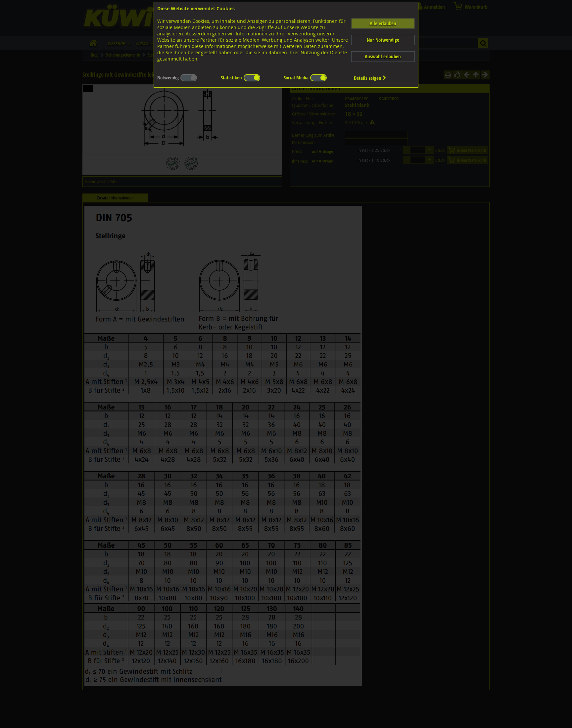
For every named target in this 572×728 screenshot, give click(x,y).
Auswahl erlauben (383, 56)
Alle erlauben (383, 23)
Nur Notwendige (383, 39)
